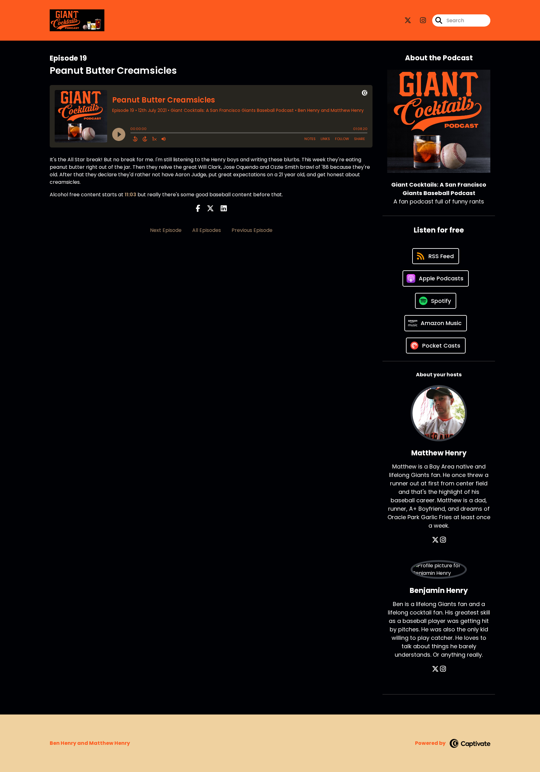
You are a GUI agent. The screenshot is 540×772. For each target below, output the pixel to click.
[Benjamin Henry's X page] (435, 669)
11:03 (130, 194)
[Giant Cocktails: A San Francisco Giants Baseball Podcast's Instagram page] (419, 20)
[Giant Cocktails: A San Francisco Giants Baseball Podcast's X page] (407, 20)
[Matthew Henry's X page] (435, 540)
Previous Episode (252, 230)
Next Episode (166, 230)
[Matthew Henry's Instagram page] (443, 540)
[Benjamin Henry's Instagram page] (443, 669)
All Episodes (206, 230)
